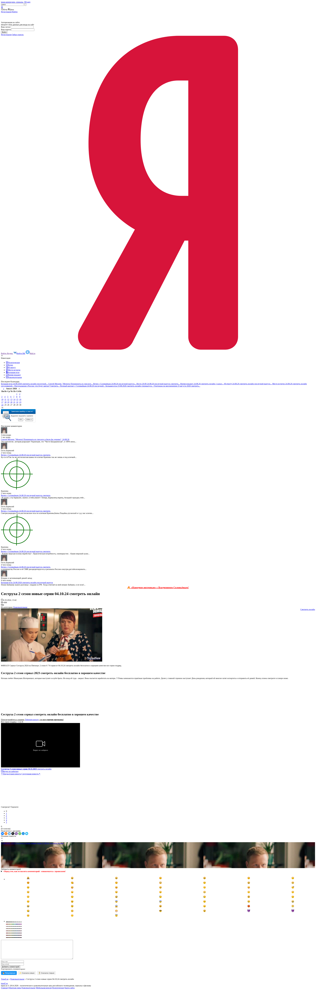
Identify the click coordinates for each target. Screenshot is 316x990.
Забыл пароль (18, 35)
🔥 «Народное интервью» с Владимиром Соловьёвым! (158, 587)
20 (11, 402)
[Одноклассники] (5, 833)
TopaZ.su (4, 979)
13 (11, 399)
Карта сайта (70, 988)
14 (14, 399)
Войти (15, 12)
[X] (12, 833)
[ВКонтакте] (2, 833)
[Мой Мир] (23, 833)
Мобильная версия (44, 988)
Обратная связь (14, 988)
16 (20, 399)
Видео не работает (11, 771)
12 (8, 399)
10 (2, 399)
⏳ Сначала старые (46, 973)
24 (2, 405)
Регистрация (6, 12)
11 (5, 399)
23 (20, 402)
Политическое (58, 988)
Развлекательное (20, 607)
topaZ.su (4, 983)
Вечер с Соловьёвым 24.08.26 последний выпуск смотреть (25, 455)
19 (8, 402)
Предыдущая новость (12, 774)
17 (2, 402)
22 (17, 402)
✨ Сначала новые (26, 973)
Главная (4, 988)
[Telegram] (9, 833)
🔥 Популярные (8, 973)
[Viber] (16, 833)
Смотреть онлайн (307, 609)
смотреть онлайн (26, 769)
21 (14, 402)
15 (17, 399)
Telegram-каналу (32, 720)
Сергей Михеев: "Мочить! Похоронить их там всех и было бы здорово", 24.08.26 (35, 439)
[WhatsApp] (19, 833)
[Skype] (26, 833)
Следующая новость (30, 774)
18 (5, 402)
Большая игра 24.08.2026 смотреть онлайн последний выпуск (27, 582)
